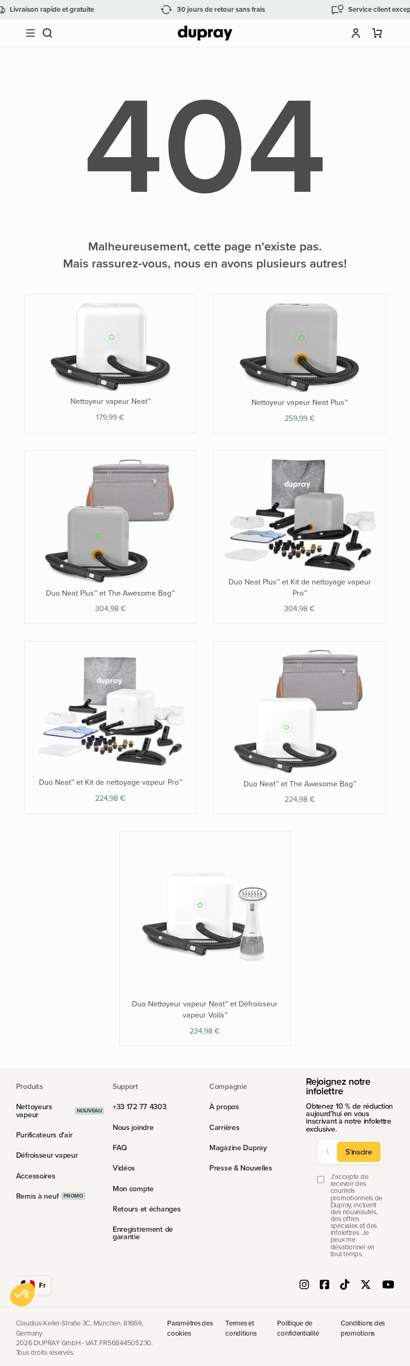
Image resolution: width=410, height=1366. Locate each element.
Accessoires (36, 1175)
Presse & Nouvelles (240, 1167)
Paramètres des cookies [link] (189, 1327)
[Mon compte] (356, 33)
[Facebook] (324, 1285)
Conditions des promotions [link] (363, 1327)
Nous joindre (133, 1127)
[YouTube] (388, 1285)
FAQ (120, 1147)
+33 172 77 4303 (140, 1106)
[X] (365, 1285)
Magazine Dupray (238, 1147)
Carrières (224, 1127)
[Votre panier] (377, 33)
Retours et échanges (147, 1209)
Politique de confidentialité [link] (298, 1327)
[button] (47, 33)
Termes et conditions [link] (240, 1327)
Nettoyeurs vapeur (34, 1110)
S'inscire (358, 1152)
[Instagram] (304, 1285)
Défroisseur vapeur (47, 1155)
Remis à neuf (37, 1196)
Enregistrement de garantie (143, 1233)
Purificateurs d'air (44, 1134)
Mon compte (133, 1188)
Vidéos (124, 1167)
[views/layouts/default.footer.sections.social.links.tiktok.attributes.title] (345, 1285)
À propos (224, 1106)
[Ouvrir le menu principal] (30, 33)
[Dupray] (205, 33)
